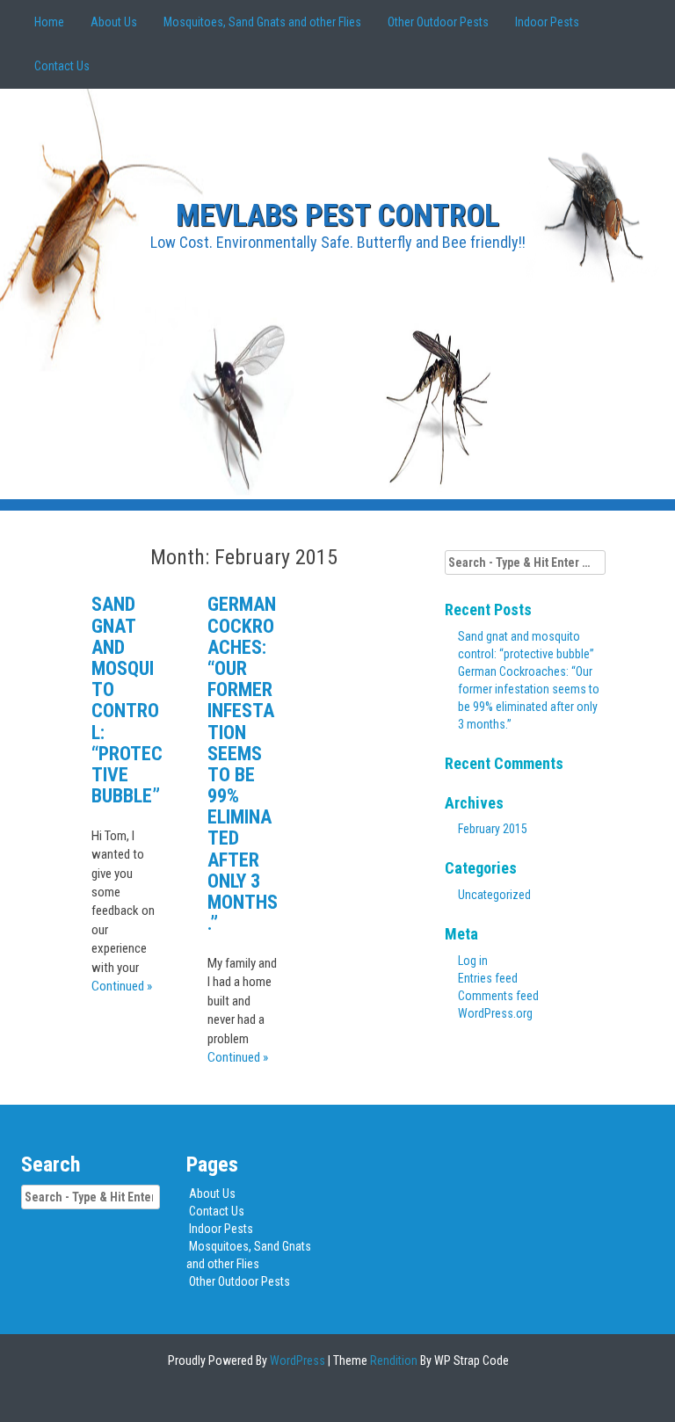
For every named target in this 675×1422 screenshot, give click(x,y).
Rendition (392, 1360)
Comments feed (498, 996)
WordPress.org (495, 1013)
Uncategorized (494, 895)
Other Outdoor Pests (438, 22)
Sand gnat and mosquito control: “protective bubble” (127, 700)
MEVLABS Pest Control (337, 216)
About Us (114, 22)
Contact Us (62, 66)
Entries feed (488, 978)
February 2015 (492, 829)
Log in (473, 961)
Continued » (121, 986)
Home (49, 22)
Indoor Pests (547, 22)
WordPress (296, 1360)
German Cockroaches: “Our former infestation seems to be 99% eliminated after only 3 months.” (242, 763)
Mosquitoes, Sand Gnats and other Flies (262, 22)
